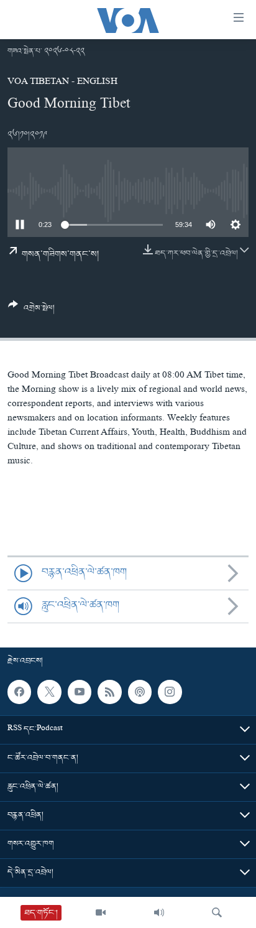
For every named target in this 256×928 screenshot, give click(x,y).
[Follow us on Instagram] (169, 691)
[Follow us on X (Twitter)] (49, 691)
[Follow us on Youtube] (79, 691)
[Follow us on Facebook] (19, 691)
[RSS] (109, 691)
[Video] (100, 912)
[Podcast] (140, 691)
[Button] (31, 311)
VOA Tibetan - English (62, 82)
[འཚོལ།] (216, 912)
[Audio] (159, 912)
